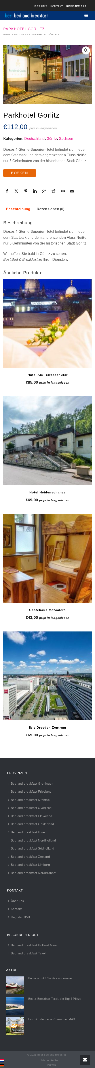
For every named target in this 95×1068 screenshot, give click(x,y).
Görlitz (52, 138)
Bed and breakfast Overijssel (31, 808)
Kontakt (16, 909)
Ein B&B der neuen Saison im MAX (51, 1019)
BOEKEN (19, 173)
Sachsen (66, 138)
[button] (86, 50)
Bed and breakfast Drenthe (30, 800)
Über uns (17, 901)
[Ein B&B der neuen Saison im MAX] (15, 1026)
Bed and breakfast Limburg (30, 864)
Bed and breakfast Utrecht (30, 832)
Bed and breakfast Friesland (31, 791)
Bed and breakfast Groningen (32, 783)
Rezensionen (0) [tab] (51, 209)
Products (21, 34)
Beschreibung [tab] (18, 209)
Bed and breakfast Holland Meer (34, 945)
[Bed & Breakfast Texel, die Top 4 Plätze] (15, 1006)
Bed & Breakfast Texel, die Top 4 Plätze (55, 998)
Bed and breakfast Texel (28, 953)
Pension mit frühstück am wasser (50, 978)
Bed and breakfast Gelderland (32, 824)
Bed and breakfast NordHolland (33, 840)
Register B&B (20, 917)
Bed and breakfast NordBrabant (34, 873)
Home (7, 34)
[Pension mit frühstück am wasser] (15, 985)
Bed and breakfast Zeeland (30, 856)
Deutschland (34, 138)
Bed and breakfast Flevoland (31, 816)
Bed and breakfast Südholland (32, 848)
